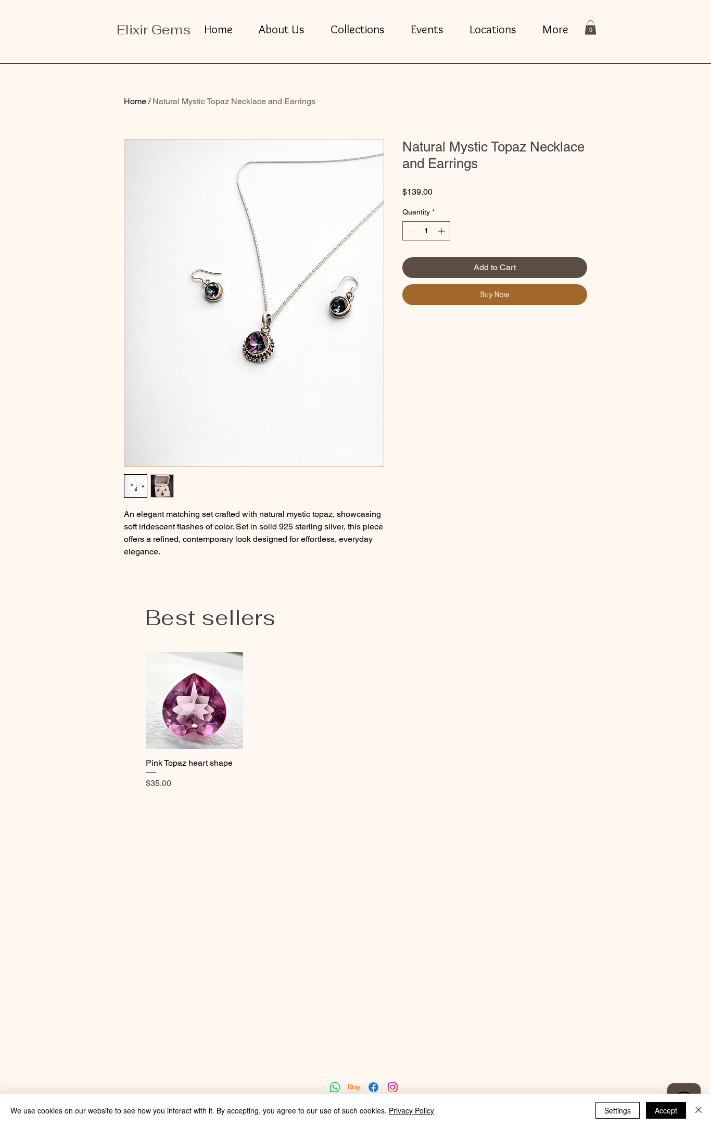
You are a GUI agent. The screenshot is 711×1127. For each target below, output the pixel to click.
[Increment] (442, 231)
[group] (355, 720)
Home (135, 101)
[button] (590, 27)
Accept (666, 1110)
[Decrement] (410, 231)
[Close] (698, 1110)
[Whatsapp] (334, 1087)
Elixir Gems (154, 29)
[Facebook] (373, 1087)
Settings (617, 1110)
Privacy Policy (411, 1110)
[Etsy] (354, 1087)
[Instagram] (392, 1087)
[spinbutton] (426, 231)
